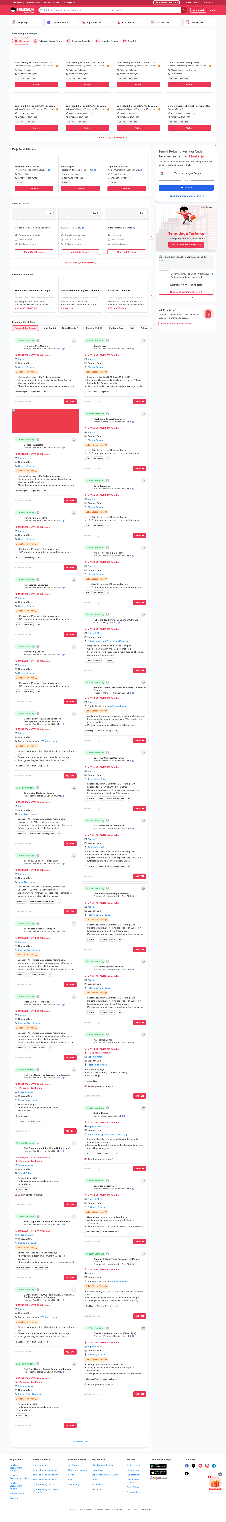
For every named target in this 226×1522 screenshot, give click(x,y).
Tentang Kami (133, 1470)
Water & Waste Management (42, 834)
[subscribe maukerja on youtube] (200, 1466)
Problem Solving (34, 766)
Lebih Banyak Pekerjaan (112, 137)
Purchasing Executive (35, 518)
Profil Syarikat (39, 1465)
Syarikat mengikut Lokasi (45, 1470)
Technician (21, 834)
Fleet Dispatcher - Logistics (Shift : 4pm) (114, 1333)
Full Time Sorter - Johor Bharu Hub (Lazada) (47, 1148)
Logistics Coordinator (105, 1186)
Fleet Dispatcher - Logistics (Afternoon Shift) (47, 1221)
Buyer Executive (102, 486)
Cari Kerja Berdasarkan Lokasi (19, 1476)
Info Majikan (97, 1484)
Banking (19, 766)
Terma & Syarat (134, 1492)
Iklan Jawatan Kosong (102, 1465)
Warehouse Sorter (102, 1040)
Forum (71, 1474)
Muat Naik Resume (77, 1470)
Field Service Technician (37, 1001)
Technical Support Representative (42, 861)
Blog (70, 1479)
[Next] (151, 237)
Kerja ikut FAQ (17, 1493)
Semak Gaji (73, 1484)
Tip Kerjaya (73, 1465)
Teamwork (110, 660)
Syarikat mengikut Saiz (44, 1484)
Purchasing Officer (34, 651)
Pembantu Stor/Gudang (36, 346)
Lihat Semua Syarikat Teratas (79, 262)
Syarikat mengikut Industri (45, 1474)
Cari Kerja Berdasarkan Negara (16, 1486)
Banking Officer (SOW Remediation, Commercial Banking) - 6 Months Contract (49, 1296)
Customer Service (38, 975)
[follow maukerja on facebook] (187, 1466)
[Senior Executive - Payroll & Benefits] (80, 295)
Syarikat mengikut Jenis (44, 1479)
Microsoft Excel (23, 1267)
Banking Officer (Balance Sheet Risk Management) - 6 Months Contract (43, 720)
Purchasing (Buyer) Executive (109, 419)
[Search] (184, 10)
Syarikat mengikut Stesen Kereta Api (45, 1490)
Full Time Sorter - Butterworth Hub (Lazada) (47, 1075)
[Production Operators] (127, 295)
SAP (18, 558)
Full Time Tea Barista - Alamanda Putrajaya (115, 620)
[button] (36, 69)
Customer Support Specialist (108, 758)
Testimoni (14, 1498)
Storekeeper (99, 346)
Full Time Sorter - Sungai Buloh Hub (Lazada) (47, 1369)
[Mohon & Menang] (215, 1483)
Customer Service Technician (108, 825)
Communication (41, 1267)
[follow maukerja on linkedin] (214, 1466)
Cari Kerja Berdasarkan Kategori (16, 1468)
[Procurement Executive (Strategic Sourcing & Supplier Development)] (34, 295)
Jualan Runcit (100, 1113)
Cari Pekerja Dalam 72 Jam (104, 1474)
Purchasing (29, 558)
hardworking (21, 1116)
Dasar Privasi (133, 1487)
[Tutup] (220, 1474)
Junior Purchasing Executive (108, 553)
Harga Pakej (97, 1470)
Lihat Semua (206, 207)
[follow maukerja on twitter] (193, 1466)
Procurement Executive (36, 585)
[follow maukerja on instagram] (207, 1466)
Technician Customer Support (39, 793)
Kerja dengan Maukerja (133, 1481)
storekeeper (21, 392)
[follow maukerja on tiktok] (187, 1474)
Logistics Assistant (34, 445)
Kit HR (94, 1479)
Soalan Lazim (133, 1465)
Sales (88, 1154)
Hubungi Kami (133, 1474)
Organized (35, 392)
